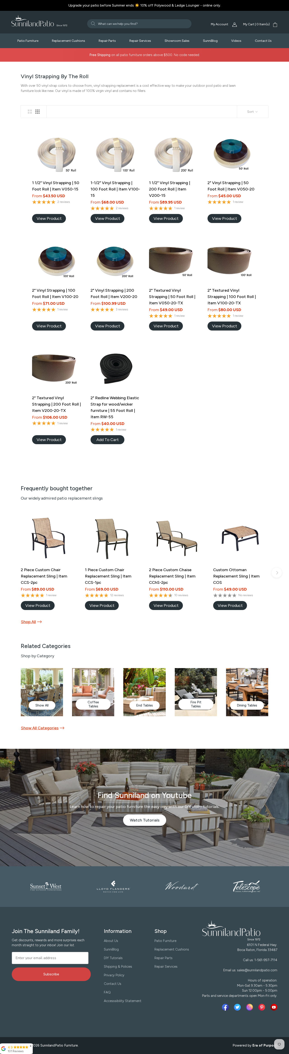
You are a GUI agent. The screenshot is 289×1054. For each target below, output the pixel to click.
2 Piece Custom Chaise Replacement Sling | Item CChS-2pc (172, 576)
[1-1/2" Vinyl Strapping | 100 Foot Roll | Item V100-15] (115, 153)
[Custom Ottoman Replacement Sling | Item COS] (240, 538)
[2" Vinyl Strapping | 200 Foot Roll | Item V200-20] (115, 261)
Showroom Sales (177, 41)
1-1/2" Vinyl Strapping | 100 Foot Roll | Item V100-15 (115, 189)
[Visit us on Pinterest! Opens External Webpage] (262, 1007)
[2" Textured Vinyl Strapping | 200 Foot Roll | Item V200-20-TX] (57, 369)
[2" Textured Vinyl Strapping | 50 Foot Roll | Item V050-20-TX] (173, 261)
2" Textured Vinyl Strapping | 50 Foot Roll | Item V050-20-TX (172, 296)
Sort (250, 112)
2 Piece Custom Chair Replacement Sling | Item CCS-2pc (44, 576)
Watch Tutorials (148, 821)
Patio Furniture (27, 41)
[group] (42, 692)
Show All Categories (39, 727)
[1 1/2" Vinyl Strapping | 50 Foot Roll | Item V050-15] (57, 153)
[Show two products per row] (30, 112)
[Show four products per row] (37, 112)
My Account (220, 24)
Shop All (28, 621)
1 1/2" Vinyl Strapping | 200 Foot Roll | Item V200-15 (169, 189)
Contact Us (263, 41)
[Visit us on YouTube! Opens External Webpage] (273, 1007)
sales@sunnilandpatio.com (257, 970)
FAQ (107, 992)
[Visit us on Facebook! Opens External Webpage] (226, 1007)
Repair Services (140, 41)
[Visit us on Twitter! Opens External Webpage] (238, 1007)
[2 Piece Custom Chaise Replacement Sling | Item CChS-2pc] (176, 538)
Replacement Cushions (68, 41)
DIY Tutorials (113, 958)
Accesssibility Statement (122, 1001)
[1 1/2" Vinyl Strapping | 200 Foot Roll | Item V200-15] (173, 153)
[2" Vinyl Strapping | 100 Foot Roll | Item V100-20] (57, 261)
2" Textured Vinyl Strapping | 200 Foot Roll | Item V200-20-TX (56, 404)
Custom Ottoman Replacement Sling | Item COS (236, 576)
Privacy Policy (114, 975)
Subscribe (51, 974)
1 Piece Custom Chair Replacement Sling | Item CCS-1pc (108, 576)
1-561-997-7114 (265, 960)
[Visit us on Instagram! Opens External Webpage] (250, 1007)
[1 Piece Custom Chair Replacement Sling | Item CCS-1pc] (112, 538)
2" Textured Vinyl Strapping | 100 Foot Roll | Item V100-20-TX (231, 296)
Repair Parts (107, 41)
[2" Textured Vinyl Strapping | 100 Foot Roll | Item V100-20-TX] (232, 261)
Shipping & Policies (118, 967)
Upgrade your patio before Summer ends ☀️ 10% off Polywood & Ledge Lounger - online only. (144, 5)
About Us (111, 941)
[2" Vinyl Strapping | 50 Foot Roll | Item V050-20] (232, 153)
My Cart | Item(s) (256, 24)
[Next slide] (277, 573)
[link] (49, 218)
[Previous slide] (12, 573)
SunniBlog (210, 41)
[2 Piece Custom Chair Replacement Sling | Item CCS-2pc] (48, 538)
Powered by (255, 1045)
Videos (236, 41)
